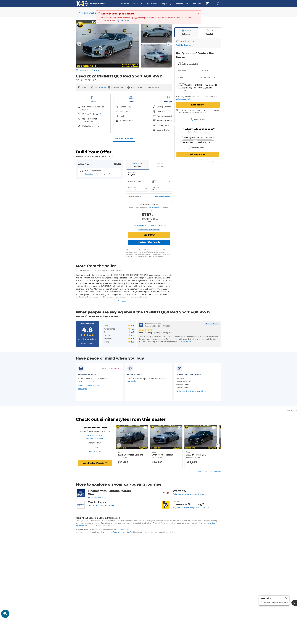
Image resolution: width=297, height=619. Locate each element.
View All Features (124, 138)
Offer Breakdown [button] (139, 225)
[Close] (286, 598)
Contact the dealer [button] (155, 207)
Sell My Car (152, 4)
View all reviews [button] (87, 343)
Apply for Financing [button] (157, 225)
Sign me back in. (123, 20)
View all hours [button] (95, 451)
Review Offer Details (149, 242)
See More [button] (122, 301)
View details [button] (131, 381)
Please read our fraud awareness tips (115, 532)
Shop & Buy (166, 4)
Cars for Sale (138, 4)
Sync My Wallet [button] (110, 156)
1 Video (97, 70)
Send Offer (149, 234)
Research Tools (181, 4)
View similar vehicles (89, 12)
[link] (111, 368)
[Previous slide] (79, 43)
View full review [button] (185, 341)
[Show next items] (167, 113)
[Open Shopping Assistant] (294, 603)
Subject (180, 62)
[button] (207, 4)
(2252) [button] (107, 431)
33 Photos (83, 70)
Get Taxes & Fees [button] (162, 196)
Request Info (198, 104)
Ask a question (198, 154)
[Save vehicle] (145, 427)
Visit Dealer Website (93, 463)
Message (181, 83)
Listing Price (132, 173)
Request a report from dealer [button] (89, 385)
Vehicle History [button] (100, 87)
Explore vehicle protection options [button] (191, 391)
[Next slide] (168, 43)
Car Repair (196, 4)
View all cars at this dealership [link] (209, 471)
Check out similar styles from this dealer (121, 419)
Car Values (124, 4)
